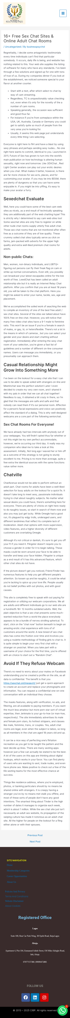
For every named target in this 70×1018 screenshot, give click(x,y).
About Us (11, 882)
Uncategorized (13, 46)
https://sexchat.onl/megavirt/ (20, 683)
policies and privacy (15, 891)
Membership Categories (18, 870)
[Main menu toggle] (63, 13)
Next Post (35, 842)
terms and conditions (16, 896)
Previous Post (35, 835)
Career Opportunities (17, 876)
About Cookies (12, 906)
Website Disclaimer (14, 901)
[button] (62, 1010)
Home (10, 865)
